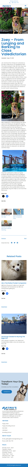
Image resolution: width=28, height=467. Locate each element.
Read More (4, 307)
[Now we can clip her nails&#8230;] (6, 212)
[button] (25, 5)
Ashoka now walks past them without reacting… (6, 228)
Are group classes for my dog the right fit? (13, 337)
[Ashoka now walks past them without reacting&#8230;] (6, 223)
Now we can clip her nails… (5, 216)
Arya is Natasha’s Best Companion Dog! (17, 217)
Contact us (7, 391)
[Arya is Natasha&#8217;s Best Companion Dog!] (18, 212)
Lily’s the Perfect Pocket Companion (13, 283)
